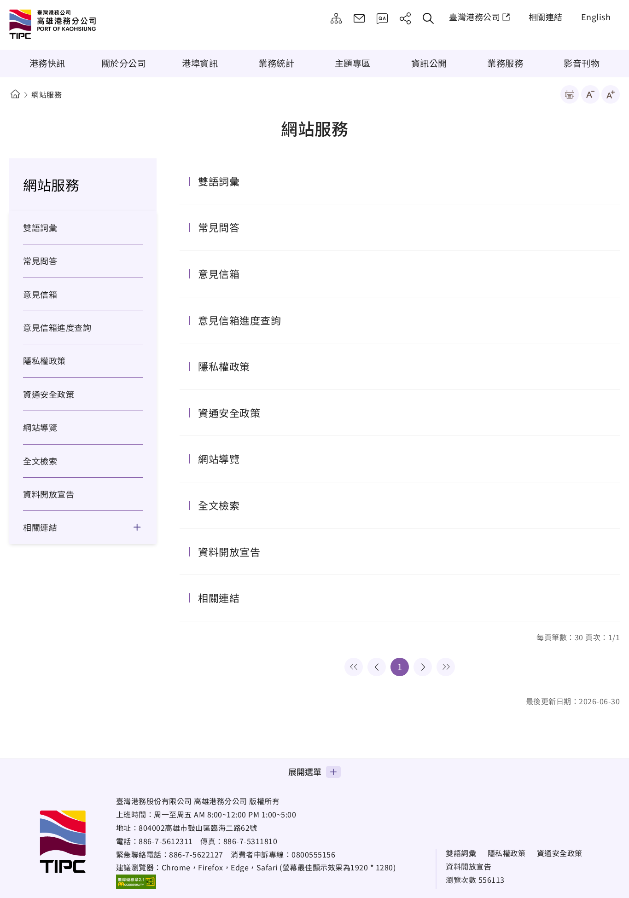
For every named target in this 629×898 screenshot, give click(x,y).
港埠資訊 (200, 63)
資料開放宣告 (48, 494)
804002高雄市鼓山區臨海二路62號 (198, 827)
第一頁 (353, 667)
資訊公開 (429, 63)
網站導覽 (336, 18)
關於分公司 (123, 63)
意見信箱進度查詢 (57, 327)
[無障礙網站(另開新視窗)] (136, 881)
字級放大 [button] (610, 94)
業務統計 (276, 63)
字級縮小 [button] (590, 94)
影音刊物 (582, 63)
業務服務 (505, 63)
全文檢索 (40, 461)
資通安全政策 (48, 394)
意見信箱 (359, 18)
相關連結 (546, 17)
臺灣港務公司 (474, 17)
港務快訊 (47, 63)
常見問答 (382, 18)
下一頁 (423, 667)
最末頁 (446, 667)
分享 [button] (405, 18)
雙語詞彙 (40, 227)
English (596, 17)
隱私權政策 (44, 360)
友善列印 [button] (569, 94)
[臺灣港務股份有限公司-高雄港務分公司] (85, 25)
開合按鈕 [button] (143, 527)
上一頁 (376, 667)
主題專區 (353, 63)
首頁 (15, 94)
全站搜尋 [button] (428, 18)
